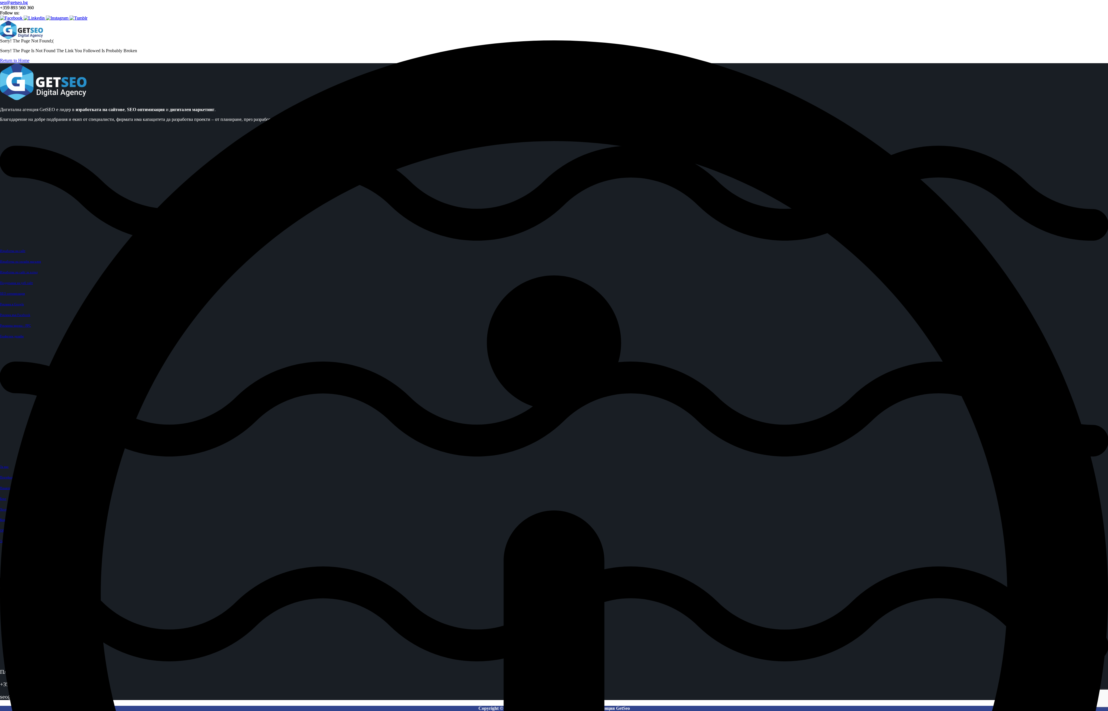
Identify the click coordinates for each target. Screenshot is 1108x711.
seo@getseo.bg (14, 2)
